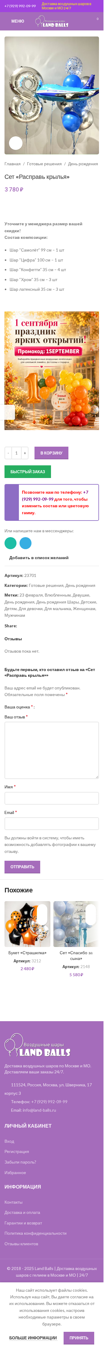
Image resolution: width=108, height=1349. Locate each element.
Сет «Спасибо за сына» (76, 956)
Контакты (13, 1202)
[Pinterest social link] (20, 626)
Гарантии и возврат (23, 1222)
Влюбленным (58, 594)
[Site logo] (51, 20)
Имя (10, 786)
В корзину (51, 453)
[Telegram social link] (26, 543)
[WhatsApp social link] (10, 543)
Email (10, 812)
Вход (9, 1141)
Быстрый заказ (27, 471)
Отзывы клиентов (21, 1243)
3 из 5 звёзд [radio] (50, 707)
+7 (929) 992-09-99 (20, 6)
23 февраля (31, 594)
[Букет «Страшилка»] (27, 924)
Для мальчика (57, 608)
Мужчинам (14, 615)
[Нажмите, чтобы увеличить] (15, 143)
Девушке (81, 594)
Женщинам (84, 608)
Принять (79, 1337)
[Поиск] (84, 21)
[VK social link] (42, 626)
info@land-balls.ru (39, 1110)
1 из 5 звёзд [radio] (41, 707)
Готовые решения (44, 163)
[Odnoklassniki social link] (35, 626)
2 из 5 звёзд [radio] (46, 707)
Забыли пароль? (20, 1161)
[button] (42, 920)
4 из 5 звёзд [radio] (55, 707)
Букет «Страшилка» (27, 953)
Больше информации (33, 1337)
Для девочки (31, 608)
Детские (88, 601)
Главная (12, 163)
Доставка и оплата (22, 1212)
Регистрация (16, 1151)
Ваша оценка (18, 706)
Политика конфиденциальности (35, 1233)
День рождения (83, 163)
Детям (10, 608)
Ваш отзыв (16, 716)
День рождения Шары (57, 601)
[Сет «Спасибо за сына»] (76, 924)
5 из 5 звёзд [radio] (59, 707)
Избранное (15, 1172)
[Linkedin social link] (28, 626)
